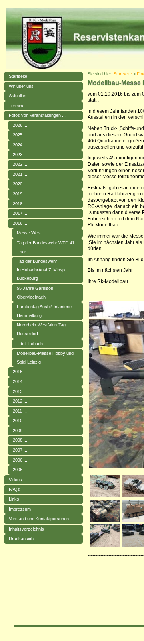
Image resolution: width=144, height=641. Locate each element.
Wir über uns (21, 86)
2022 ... (20, 164)
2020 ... (20, 183)
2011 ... (20, 411)
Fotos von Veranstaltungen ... (37, 115)
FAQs (14, 489)
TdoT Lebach (30, 343)
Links (14, 499)
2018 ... (20, 203)
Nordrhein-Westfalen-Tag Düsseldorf (41, 329)
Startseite (18, 76)
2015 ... (20, 371)
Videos (15, 479)
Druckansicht (22, 538)
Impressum (20, 509)
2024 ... (20, 144)
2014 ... (20, 381)
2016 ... (20, 223)
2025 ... (20, 134)
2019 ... (20, 193)
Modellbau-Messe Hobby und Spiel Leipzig (45, 357)
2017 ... (20, 213)
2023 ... (20, 154)
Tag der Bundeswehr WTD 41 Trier (45, 247)
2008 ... (20, 440)
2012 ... (20, 401)
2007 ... (20, 450)
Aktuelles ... (20, 95)
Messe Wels (29, 232)
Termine (16, 105)
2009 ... (20, 430)
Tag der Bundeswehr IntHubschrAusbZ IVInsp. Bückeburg (41, 270)
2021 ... (20, 174)
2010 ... (20, 420)
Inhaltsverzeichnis (26, 529)
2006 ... (20, 460)
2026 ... (20, 125)
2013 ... (20, 391)
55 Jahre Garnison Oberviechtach (35, 292)
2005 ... (20, 469)
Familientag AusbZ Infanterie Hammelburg (44, 311)
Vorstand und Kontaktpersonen (39, 518)
